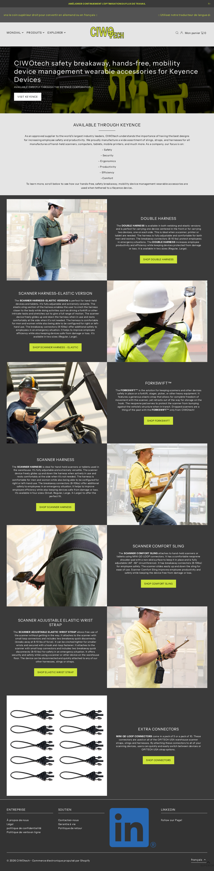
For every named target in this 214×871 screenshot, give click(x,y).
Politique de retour (70, 828)
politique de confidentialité (24, 828)
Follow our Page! (171, 820)
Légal (10, 824)
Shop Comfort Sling (158, 583)
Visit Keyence (27, 96)
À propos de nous (18, 820)
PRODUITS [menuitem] (34, 32)
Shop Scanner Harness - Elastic (55, 347)
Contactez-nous (68, 820)
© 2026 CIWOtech (18, 860)
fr (209, 4)
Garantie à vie (67, 824)
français (196, 859)
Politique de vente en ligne (23, 832)
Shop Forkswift (158, 420)
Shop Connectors (158, 760)
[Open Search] (177, 32)
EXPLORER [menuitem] (55, 32)
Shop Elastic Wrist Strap (55, 672)
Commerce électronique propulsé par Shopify (61, 860)
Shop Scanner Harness (55, 507)
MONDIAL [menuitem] (14, 32)
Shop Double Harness (158, 259)
